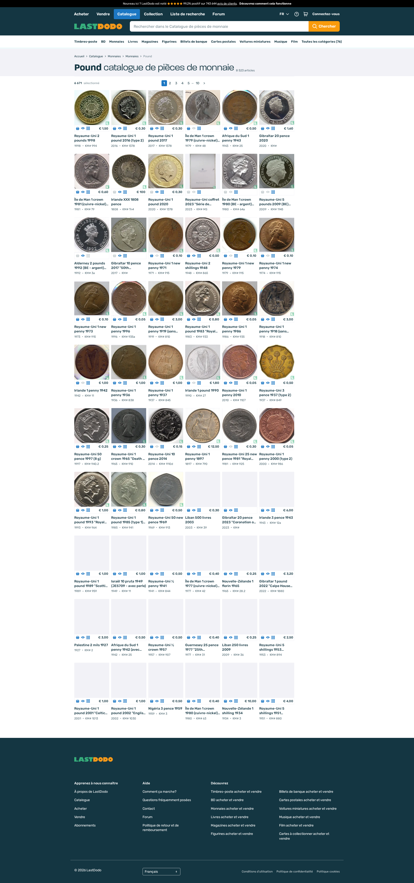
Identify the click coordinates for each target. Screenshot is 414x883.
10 (197, 83)
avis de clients (227, 3)
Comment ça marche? (159, 792)
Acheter (81, 14)
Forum (219, 14)
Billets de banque (193, 41)
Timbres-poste (85, 41)
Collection (153, 14)
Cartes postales (223, 41)
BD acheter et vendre (227, 800)
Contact (149, 809)
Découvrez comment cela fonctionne (265, 3)
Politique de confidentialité (294, 871)
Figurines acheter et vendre (232, 834)
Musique (280, 41)
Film (294, 41)
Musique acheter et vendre (299, 817)
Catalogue (126, 14)
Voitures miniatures (255, 41)
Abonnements (85, 825)
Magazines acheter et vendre (233, 825)
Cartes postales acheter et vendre (305, 800)
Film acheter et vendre (296, 825)
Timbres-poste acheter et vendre (236, 792)
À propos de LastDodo (91, 792)
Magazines (150, 41)
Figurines (169, 41)
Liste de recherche (187, 14)
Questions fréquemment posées (167, 800)
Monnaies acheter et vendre (232, 809)
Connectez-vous (326, 14)
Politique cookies (328, 871)
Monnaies (116, 41)
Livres (133, 41)
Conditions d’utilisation (257, 871)
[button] (305, 14)
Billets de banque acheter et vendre (306, 792)
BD (103, 41)
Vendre (103, 14)
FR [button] (282, 14)
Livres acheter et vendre (229, 817)
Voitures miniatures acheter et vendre (308, 809)
